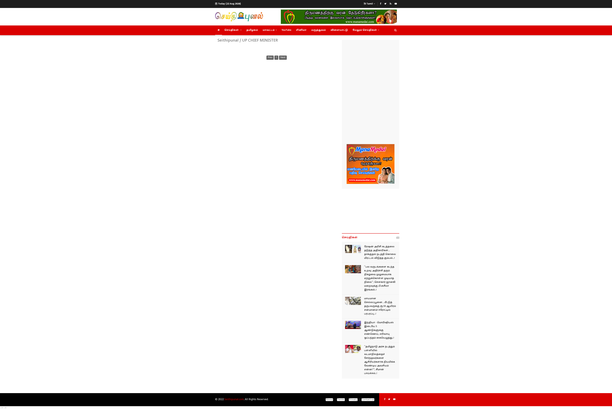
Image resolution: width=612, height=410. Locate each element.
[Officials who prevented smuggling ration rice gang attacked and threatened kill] (353, 249)
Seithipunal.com (234, 399)
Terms (341, 399)
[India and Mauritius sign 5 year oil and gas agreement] (353, 325)
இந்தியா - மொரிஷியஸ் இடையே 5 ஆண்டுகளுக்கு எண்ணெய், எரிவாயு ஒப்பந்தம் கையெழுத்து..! (379, 330)
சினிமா (301, 30)
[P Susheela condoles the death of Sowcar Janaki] (353, 269)
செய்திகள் (231, 30)
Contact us (368, 399)
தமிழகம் (252, 30)
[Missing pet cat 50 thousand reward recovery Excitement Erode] (353, 301)
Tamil (369, 4)
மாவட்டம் (269, 30)
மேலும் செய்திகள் (365, 30)
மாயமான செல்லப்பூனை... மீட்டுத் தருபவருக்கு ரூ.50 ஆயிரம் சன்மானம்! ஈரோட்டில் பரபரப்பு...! (380, 306)
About (329, 399)
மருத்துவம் (318, 30)
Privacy (353, 399)
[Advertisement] (370, 92)
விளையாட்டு (339, 30)
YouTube (286, 30)
